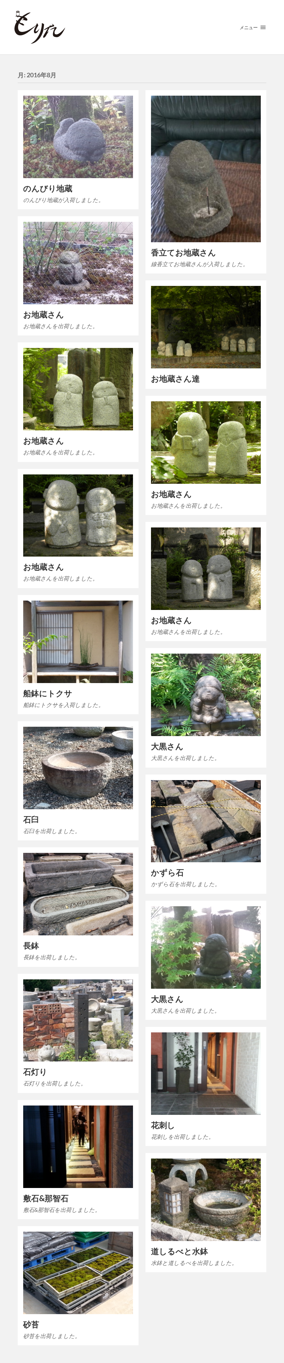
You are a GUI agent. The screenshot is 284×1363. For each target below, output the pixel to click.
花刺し (163, 1125)
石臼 (31, 819)
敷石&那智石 (46, 1198)
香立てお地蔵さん (183, 252)
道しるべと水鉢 (179, 1251)
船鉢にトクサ (47, 693)
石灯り (35, 1071)
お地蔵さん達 (175, 378)
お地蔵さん (43, 314)
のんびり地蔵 (47, 188)
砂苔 (31, 1324)
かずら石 (167, 872)
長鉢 (31, 945)
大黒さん (167, 746)
